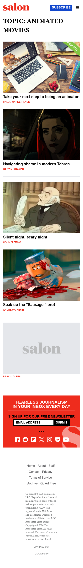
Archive (32, 483)
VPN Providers (41, 547)
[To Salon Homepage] (16, 7)
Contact (34, 472)
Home (31, 466)
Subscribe (61, 7)
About (42, 466)
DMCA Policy (41, 554)
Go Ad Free (48, 483)
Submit (62, 422)
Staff (51, 466)
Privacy (47, 472)
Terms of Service (40, 477)
